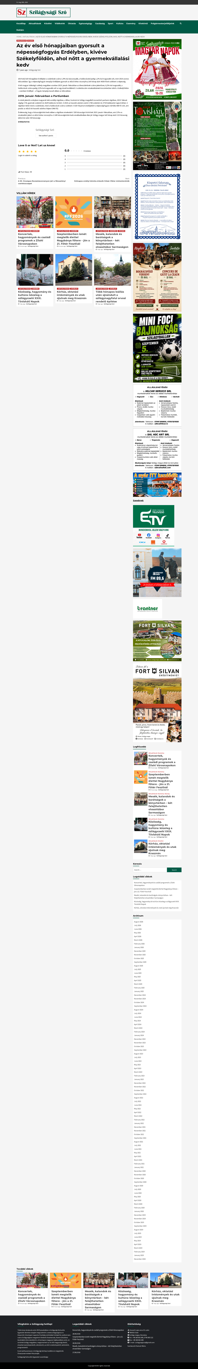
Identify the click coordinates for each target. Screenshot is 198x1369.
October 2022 (139, 1090)
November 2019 (140, 1219)
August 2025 (138, 966)
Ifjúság (122, 231)
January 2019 (139, 1255)
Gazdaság (100, 23)
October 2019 (139, 1222)
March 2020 (138, 1204)
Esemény (131, 23)
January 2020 (139, 1211)
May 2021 (137, 1153)
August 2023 (138, 1054)
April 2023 (137, 1068)
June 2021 (137, 1149)
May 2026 (137, 933)
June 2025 (137, 973)
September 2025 (140, 962)
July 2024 (137, 1013)
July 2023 (137, 1057)
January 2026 (139, 947)
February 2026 (139, 944)
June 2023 (137, 1061)
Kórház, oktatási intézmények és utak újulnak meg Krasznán (72, 295)
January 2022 (139, 1123)
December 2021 (140, 1127)
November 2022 (140, 1087)
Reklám (20, 30)
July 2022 (137, 1101)
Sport (110, 23)
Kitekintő (143, 23)
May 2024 (137, 1021)
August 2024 (138, 1010)
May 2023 (137, 1065)
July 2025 (137, 969)
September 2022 (140, 1094)
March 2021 (138, 1160)
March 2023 (138, 1072)
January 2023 (139, 1079)
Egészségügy (85, 23)
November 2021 (140, 1131)
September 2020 (140, 1182)
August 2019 (138, 1230)
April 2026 (137, 936)
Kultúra (119, 23)
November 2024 (140, 999)
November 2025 (140, 955)
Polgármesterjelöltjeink (162, 23)
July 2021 (137, 1145)
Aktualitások (35, 23)
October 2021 (139, 1134)
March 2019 (138, 1248)
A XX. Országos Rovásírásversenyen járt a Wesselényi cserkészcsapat (42, 181)
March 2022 (138, 1116)
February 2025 (139, 988)
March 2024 (138, 1028)
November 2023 (140, 1043)
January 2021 (139, 1167)
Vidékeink (60, 23)
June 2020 (137, 1193)
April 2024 (137, 1024)
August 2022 (138, 1098)
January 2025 (139, 991)
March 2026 (138, 940)
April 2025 (137, 980)
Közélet (48, 23)
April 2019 (137, 1244)
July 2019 (137, 1233)
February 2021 (139, 1164)
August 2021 (138, 1142)
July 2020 (137, 1189)
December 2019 (140, 1215)
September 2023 (140, 1050)
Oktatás (72, 23)
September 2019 (140, 1226)
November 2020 (140, 1175)
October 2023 (139, 1046)
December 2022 (140, 1083)
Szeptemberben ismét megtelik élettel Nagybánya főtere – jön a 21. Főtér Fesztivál (160, 781)
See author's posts (46, 135)
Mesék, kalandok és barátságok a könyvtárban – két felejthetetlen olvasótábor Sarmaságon (112, 240)
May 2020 (137, 1197)
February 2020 (139, 1208)
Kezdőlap (21, 23)
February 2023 (139, 1076)
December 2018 (140, 1259)
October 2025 (139, 958)
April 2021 (137, 1156)
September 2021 (140, 1138)
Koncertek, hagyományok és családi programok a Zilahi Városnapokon (154, 883)
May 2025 (137, 977)
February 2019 (139, 1252)
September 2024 (140, 1006)
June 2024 (137, 1017)
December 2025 (140, 951)
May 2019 (137, 1241)
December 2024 (140, 995)
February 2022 (139, 1120)
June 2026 (137, 929)
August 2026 (138, 922)
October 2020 (139, 1178)
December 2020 (140, 1171)
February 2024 (139, 1032)
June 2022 (137, 1105)
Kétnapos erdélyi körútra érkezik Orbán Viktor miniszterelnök (101, 180)
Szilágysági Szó (34, 70)
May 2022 (137, 1109)
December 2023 (140, 1039)
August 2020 (138, 1186)
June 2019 (137, 1237)
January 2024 (139, 1035)
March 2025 (138, 984)
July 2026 (137, 925)
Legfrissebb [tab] (139, 746)
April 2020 (137, 1200)
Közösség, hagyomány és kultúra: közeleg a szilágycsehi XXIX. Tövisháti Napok (160, 828)
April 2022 (137, 1112)
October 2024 (139, 1002)
